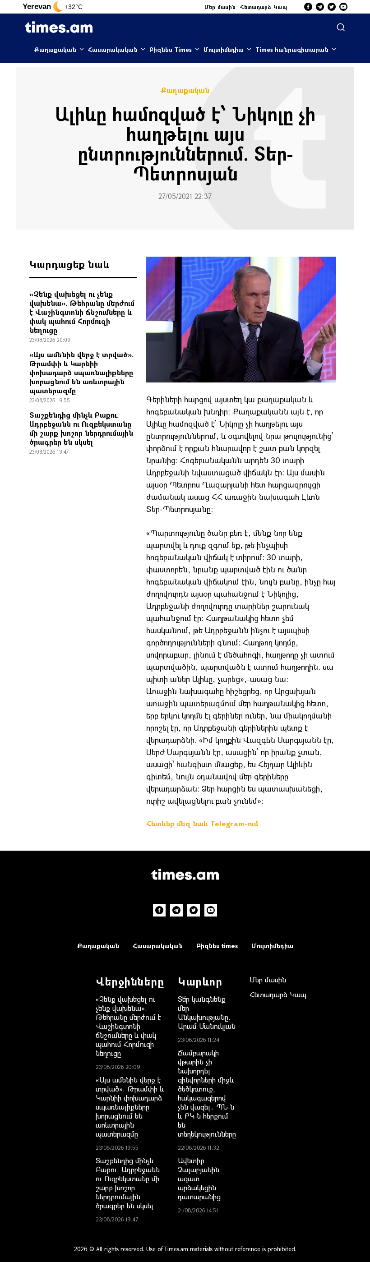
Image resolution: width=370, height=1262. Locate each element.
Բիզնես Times (170, 49)
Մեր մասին (220, 6)
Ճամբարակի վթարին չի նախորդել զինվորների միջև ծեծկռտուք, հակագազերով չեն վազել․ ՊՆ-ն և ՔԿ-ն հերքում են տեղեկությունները (207, 1093)
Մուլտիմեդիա (224, 49)
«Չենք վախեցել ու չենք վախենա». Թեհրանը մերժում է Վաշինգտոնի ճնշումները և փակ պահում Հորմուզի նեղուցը (81, 312)
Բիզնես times (217, 945)
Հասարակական (113, 49)
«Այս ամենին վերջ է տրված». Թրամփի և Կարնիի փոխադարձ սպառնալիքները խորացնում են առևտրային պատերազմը (81, 372)
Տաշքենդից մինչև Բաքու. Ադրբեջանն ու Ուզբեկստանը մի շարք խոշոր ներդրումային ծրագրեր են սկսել (81, 428)
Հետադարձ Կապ (263, 6)
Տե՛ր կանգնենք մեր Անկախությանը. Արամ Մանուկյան (207, 1012)
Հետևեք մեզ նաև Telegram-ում (202, 823)
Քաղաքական (55, 49)
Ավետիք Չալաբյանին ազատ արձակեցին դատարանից (199, 1178)
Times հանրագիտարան (291, 49)
